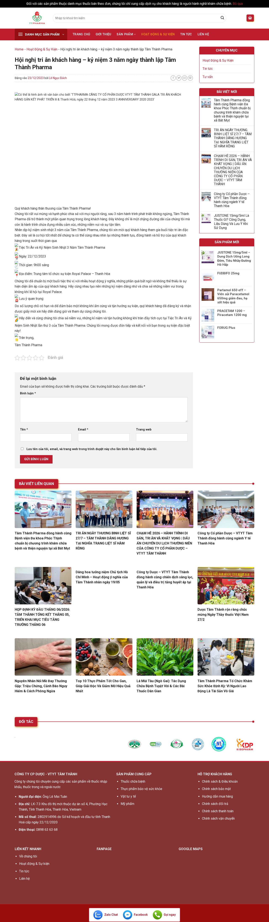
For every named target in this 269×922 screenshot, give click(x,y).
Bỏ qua (238, 4)
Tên (24, 429)
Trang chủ (81, 34)
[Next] (256, 746)
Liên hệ (203, 34)
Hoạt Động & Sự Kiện (158, 34)
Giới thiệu (103, 34)
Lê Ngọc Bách (58, 78)
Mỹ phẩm (127, 804)
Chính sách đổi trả (215, 804)
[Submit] (222, 18)
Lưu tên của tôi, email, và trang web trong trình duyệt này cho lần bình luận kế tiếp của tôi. (91, 449)
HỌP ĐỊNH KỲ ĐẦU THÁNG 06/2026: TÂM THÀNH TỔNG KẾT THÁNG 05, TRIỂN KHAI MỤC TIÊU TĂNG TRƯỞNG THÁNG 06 (42, 617)
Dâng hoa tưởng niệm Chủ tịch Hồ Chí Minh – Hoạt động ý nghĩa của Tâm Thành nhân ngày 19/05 (102, 577)
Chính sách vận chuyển (218, 818)
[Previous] (12, 746)
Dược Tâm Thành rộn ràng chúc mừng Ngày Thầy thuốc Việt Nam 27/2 (223, 615)
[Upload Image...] (134, 744)
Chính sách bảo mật (216, 789)
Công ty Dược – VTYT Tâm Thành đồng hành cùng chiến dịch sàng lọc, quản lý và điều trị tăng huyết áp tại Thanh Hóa (165, 579)
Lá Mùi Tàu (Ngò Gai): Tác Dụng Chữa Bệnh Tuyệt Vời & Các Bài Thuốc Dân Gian (161, 686)
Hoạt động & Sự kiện (34, 864)
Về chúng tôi (28, 856)
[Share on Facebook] (173, 78)
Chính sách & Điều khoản (220, 781)
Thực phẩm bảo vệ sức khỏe (141, 789)
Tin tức (186, 34)
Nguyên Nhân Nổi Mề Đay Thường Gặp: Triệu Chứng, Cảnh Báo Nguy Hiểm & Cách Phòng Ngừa (41, 686)
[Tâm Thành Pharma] (30, 18)
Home (19, 49)
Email (83, 429)
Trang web (144, 429)
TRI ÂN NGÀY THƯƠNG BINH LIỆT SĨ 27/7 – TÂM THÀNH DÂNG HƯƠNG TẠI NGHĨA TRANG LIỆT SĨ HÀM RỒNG (233, 138)
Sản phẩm (125, 34)
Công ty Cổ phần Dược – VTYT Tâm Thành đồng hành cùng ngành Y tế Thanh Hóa (232, 200)
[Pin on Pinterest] (190, 78)
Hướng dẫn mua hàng (217, 796)
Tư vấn (208, 77)
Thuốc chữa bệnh (133, 781)
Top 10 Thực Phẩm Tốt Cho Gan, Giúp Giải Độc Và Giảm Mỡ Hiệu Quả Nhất (103, 686)
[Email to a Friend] (184, 78)
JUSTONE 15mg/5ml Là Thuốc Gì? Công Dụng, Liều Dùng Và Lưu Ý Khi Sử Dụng (231, 222)
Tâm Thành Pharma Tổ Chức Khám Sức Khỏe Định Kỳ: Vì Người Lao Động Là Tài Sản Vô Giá (225, 686)
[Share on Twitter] (179, 78)
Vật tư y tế (128, 796)
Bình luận (28, 393)
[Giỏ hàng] (250, 18)
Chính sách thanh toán (217, 811)
